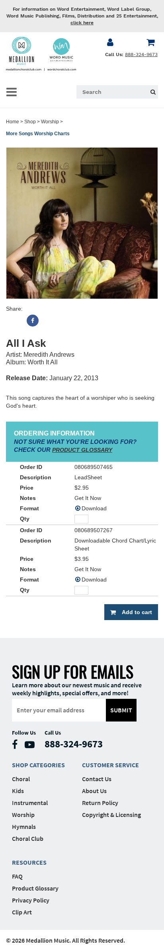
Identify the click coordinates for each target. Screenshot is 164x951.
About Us (94, 791)
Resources (29, 862)
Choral (21, 779)
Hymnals (24, 826)
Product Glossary (35, 888)
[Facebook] (33, 321)
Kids (18, 791)
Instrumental (30, 803)
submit (121, 710)
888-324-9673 (141, 54)
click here (82, 22)
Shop (30, 121)
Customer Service (110, 765)
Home (12, 121)
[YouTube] (32, 746)
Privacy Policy (30, 900)
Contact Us (96, 779)
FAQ (17, 876)
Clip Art (22, 912)
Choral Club (27, 838)
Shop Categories (38, 765)
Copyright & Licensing (111, 815)
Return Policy (100, 803)
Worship (50, 121)
